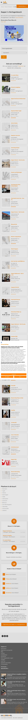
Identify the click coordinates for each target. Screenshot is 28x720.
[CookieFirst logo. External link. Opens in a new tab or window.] (1, 342)
